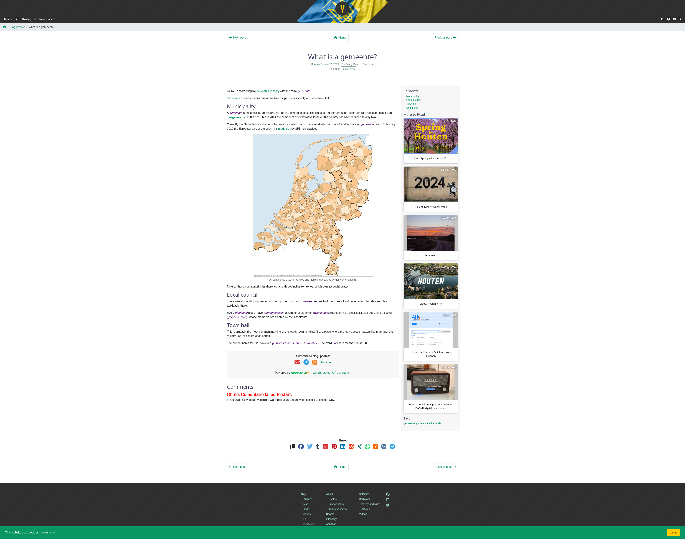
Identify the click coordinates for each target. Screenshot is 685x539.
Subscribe (309, 524)
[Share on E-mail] (325, 447)
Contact (333, 499)
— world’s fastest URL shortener (329, 372)
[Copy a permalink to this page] (292, 447)
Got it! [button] (674, 532)
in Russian (349, 69)
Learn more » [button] (48, 532)
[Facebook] (388, 494)
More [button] (324, 362)
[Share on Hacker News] (376, 447)
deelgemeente (236, 117)
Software (39, 19)
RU (662, 19)
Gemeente (233, 98)
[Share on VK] (384, 447)
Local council (413, 99)
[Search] (680, 19)
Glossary (27, 19)
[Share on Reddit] (351, 447)
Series (307, 514)
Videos (51, 19)
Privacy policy (336, 504)
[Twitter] (388, 505)
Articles (365, 509)
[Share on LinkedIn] (343, 447)
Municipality (412, 96)
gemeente (409, 423)
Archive (8, 19)
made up (283, 128)
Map (305, 504)
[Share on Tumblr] (317, 447)
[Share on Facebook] (300, 447)
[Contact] (674, 19)
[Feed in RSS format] (315, 362)
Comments (412, 107)
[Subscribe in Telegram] (306, 362)
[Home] (342, 8)
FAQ (17, 19)
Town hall (411, 103)
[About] (668, 19)
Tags (306, 509)
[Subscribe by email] (297, 362)
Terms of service (338, 509)
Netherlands (434, 423)
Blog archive (17, 27)
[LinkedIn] (387, 500)
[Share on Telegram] (392, 447)
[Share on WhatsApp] (367, 447)
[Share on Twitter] (309, 447)
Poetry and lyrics (370, 504)
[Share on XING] (359, 447)
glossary (421, 423)
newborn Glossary (268, 91)
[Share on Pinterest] (334, 447)
